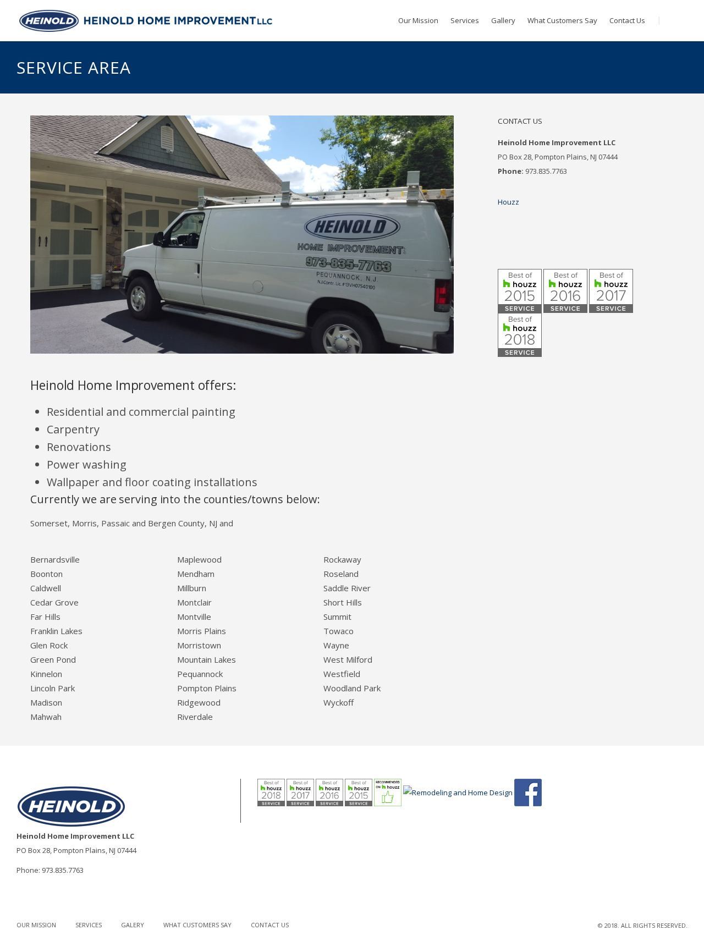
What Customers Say (562, 20)
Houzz (508, 202)
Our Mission (418, 20)
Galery (132, 925)
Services (464, 20)
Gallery (503, 20)
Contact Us (627, 20)
